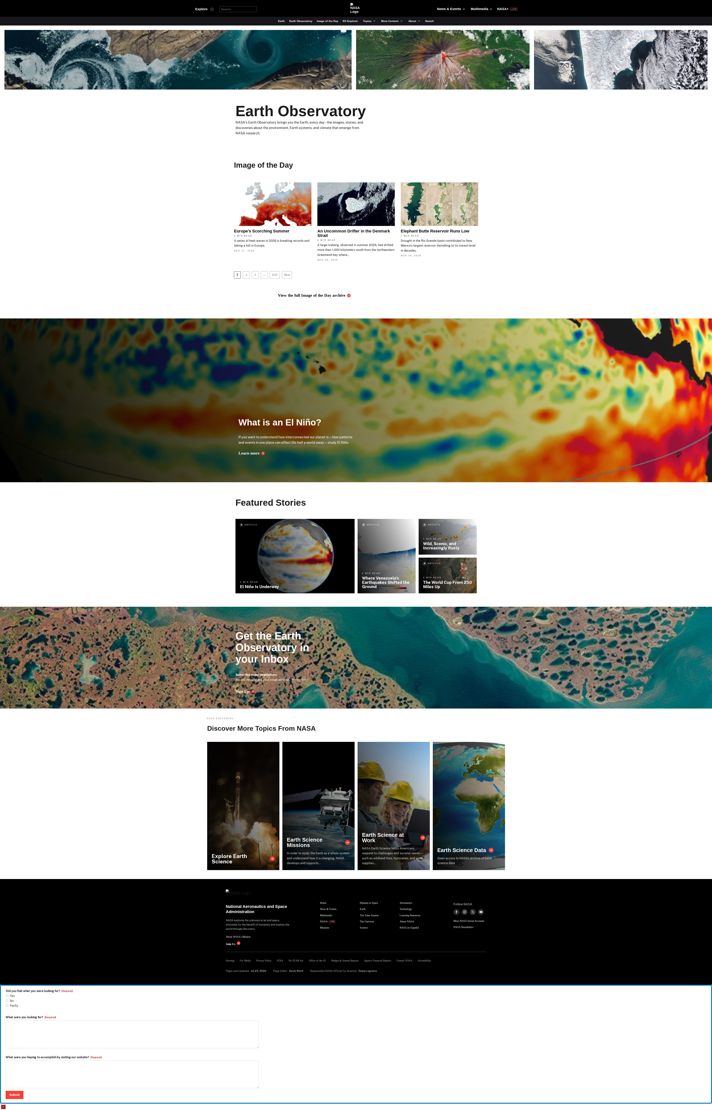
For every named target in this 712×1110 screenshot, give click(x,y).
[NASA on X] (473, 912)
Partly (14, 1005)
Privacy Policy (300, 679)
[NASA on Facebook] (456, 912)
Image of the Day (327, 21)
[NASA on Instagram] (465, 912)
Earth (281, 21)
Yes (12, 996)
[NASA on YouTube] (481, 912)
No (12, 1001)
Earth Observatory (300, 21)
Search (429, 21)
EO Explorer (350, 21)
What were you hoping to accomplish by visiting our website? (54, 1057)
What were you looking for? (31, 1017)
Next (287, 274)
